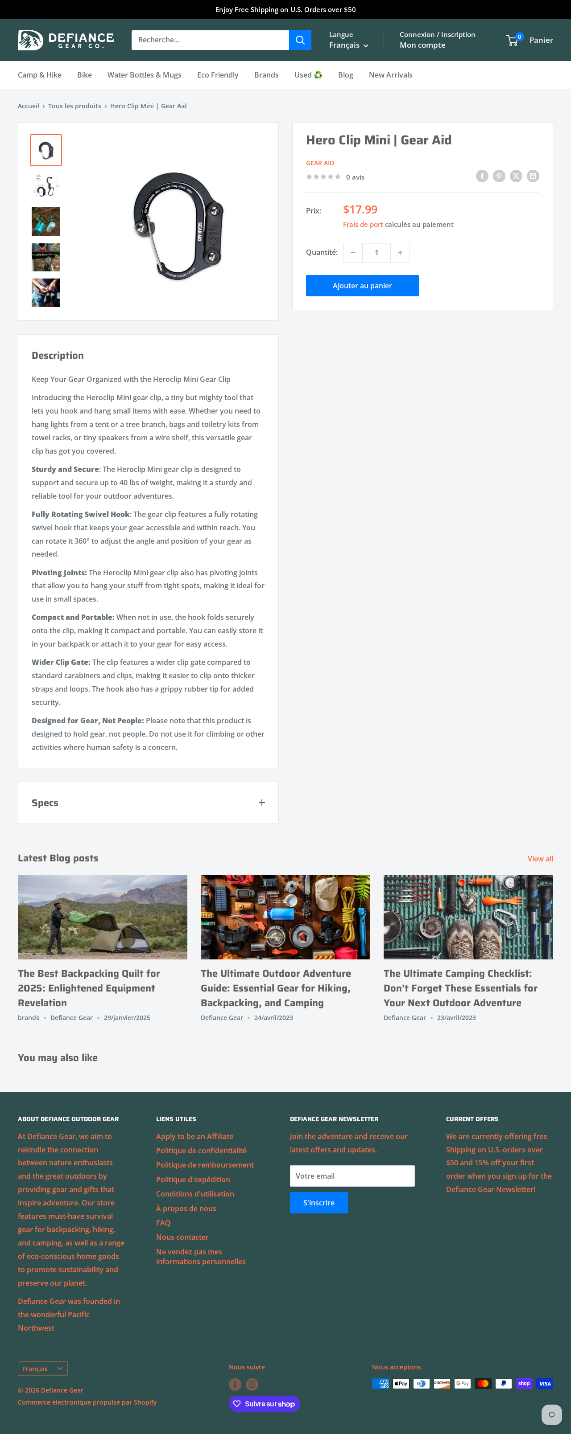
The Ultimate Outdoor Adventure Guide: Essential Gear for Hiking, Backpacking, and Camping (276, 988)
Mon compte (423, 45)
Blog (345, 75)
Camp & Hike (40, 75)
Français (35, 1368)
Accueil (28, 106)
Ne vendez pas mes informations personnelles (201, 1256)
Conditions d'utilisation (195, 1194)
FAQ (163, 1223)
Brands (266, 75)
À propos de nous (186, 1208)
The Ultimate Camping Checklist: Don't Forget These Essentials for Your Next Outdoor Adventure (461, 988)
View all (541, 859)
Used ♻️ (308, 75)
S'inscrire (319, 1203)
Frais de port (363, 224)
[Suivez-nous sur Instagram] (252, 1384)
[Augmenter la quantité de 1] (400, 252)
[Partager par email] (533, 176)
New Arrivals (391, 75)
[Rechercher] (300, 40)
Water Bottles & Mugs (145, 75)
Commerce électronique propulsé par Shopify (87, 1402)
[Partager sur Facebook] (482, 176)
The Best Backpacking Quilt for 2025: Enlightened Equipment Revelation (89, 988)
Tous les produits (74, 106)
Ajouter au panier (362, 286)
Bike (84, 75)
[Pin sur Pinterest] (499, 176)
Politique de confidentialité (201, 1150)
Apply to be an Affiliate (194, 1136)
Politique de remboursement (205, 1165)
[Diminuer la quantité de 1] (352, 252)
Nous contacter (182, 1237)
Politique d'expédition (193, 1179)
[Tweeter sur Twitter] (516, 176)
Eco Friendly (218, 75)
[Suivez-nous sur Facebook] (235, 1384)
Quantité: (322, 252)
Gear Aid (320, 162)
